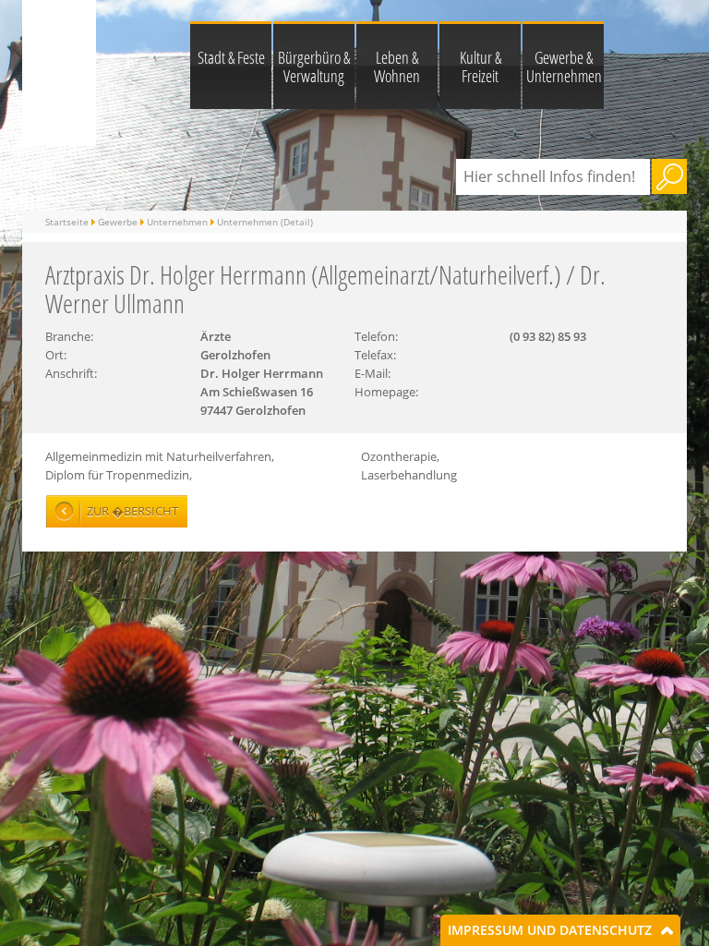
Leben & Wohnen (397, 66)
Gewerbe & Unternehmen (564, 66)
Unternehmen (177, 221)
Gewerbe (118, 221)
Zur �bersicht (132, 511)
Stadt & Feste (231, 57)
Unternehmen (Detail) (265, 221)
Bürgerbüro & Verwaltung (314, 66)
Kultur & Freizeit (480, 66)
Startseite (67, 221)
